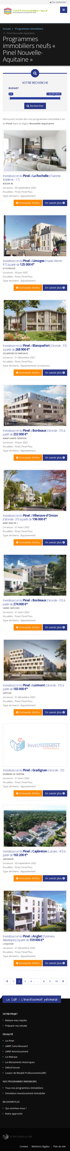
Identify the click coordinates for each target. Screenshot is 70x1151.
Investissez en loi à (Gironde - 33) (33, 770)
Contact (24, 1146)
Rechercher (36, 106)
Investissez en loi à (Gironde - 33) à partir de (35, 347)
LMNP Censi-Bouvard (16, 1046)
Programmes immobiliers (29, 28)
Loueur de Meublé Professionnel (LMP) (25, 1072)
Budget (14, 88)
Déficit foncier (12, 1067)
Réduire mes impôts (16, 1020)
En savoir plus (54, 203)
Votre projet (10, 1013)
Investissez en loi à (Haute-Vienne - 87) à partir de (33, 263)
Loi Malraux (11, 1056)
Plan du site (59, 1146)
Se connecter (59, 2)
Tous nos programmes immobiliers (24, 1087)
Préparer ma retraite (16, 1025)
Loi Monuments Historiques (20, 1062)
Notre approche (13, 1113)
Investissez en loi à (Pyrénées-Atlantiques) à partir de (29, 938)
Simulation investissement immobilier (25, 1093)
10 (56, 981)
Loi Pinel (9, 1040)
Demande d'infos (29, 203)
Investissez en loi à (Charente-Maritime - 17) (32, 178)
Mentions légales (41, 1146)
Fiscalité (8, 1034)
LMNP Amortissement (16, 1051)
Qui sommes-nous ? (16, 1108)
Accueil (7, 28)
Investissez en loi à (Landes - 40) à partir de (34, 853)
